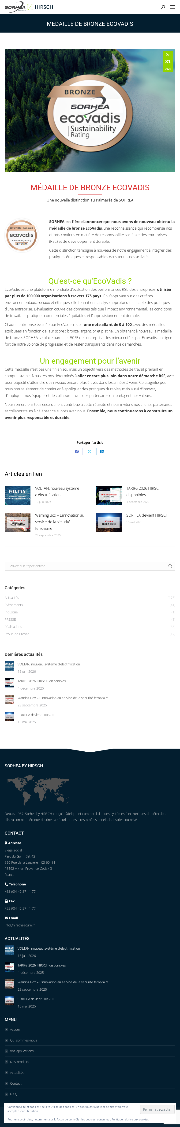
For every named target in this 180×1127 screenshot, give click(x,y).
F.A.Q (14, 1094)
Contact (16, 1083)
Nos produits (19, 1062)
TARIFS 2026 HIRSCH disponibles (143, 491)
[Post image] (17, 495)
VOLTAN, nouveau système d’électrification (57, 491)
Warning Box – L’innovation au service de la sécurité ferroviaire (59, 522)
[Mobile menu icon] (172, 7)
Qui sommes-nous (23, 1040)
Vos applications (22, 1051)
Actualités (17, 1072)
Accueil (15, 1029)
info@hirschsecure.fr (20, 925)
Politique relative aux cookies (130, 1119)
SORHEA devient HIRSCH (147, 515)
